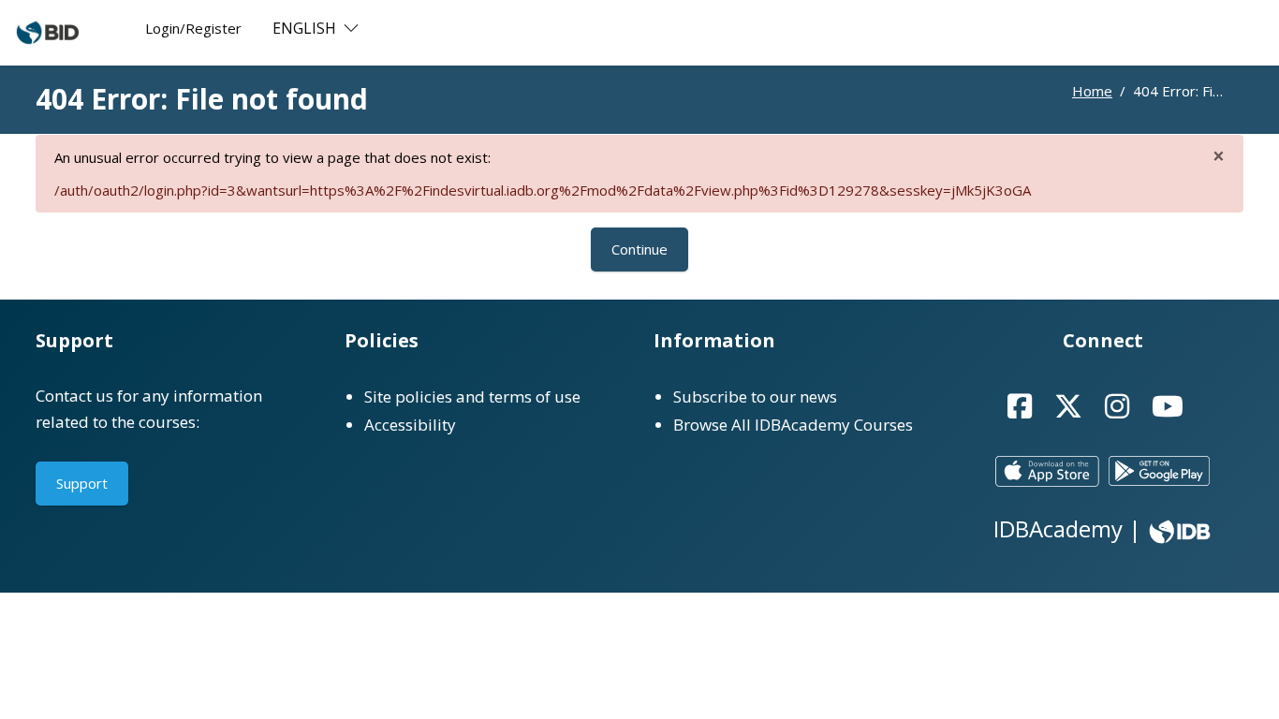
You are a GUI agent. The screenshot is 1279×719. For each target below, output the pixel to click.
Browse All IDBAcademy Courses (793, 424)
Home (1092, 90)
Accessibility (410, 424)
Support (82, 483)
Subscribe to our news (755, 396)
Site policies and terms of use (472, 396)
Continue (639, 249)
